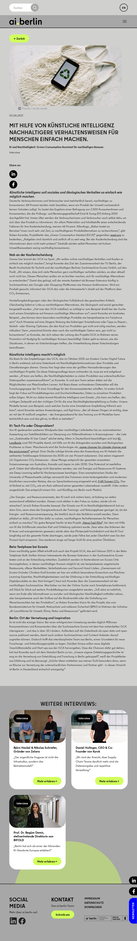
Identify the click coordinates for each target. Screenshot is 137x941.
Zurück (20, 38)
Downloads (93, 907)
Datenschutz (94, 903)
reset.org (115, 235)
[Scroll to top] (129, 933)
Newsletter (133, 910)
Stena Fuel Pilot (92, 523)
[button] (13, 174)
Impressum (92, 898)
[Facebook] (22, 921)
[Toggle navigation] (125, 21)
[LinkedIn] (13, 921)
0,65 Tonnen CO (108, 481)
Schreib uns (63, 915)
